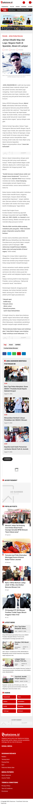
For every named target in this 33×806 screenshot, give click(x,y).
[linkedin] (24, 353)
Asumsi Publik (6, 778)
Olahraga (6, 711)
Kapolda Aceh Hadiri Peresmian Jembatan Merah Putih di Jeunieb (16, 448)
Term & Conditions (7, 788)
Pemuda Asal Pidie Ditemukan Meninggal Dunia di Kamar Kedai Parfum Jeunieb (16, 557)
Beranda (4, 36)
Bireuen (17, 681)
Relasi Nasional (6, 775)
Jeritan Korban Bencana (16, 36)
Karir (3, 765)
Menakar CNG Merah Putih (17, 10)
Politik (12, 6)
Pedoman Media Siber (8, 767)
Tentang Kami (6, 759)
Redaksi (4, 756)
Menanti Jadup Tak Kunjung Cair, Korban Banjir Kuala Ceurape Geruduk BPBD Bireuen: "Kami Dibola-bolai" (16, 529)
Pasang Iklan (5, 762)
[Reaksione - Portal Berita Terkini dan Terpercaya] (7, 4)
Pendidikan (21, 701)
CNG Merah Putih (17, 648)
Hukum (18, 6)
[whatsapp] (14, 353)
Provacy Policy (6, 786)
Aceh (11, 344)
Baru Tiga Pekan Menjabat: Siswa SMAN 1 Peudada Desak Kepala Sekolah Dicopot (16, 389)
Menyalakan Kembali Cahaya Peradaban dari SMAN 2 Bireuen (15, 419)
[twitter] (9, 353)
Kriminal (23, 6)
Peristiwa (20, 706)
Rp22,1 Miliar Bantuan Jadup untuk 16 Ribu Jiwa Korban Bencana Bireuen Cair (15, 585)
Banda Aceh (16, 665)
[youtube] (14, 749)
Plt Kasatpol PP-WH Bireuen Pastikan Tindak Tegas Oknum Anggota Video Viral (15, 612)
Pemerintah (5, 6)
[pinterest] (19, 353)
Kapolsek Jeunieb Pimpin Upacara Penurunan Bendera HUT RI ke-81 (21, 677)
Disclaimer (5, 791)
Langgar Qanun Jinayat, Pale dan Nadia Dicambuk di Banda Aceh (21, 660)
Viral (19, 697)
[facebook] (4, 353)
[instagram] (11, 749)
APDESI (18, 344)
